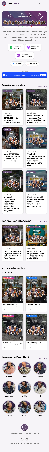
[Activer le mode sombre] (40, 4)
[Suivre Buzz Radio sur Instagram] (27, 439)
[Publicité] (24, 75)
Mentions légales (14, 443)
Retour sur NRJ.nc (25, 447)
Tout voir (41, 86)
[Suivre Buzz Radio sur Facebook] (22, 439)
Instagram (33, 64)
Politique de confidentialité (31, 443)
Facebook (18, 64)
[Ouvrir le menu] (45, 4)
